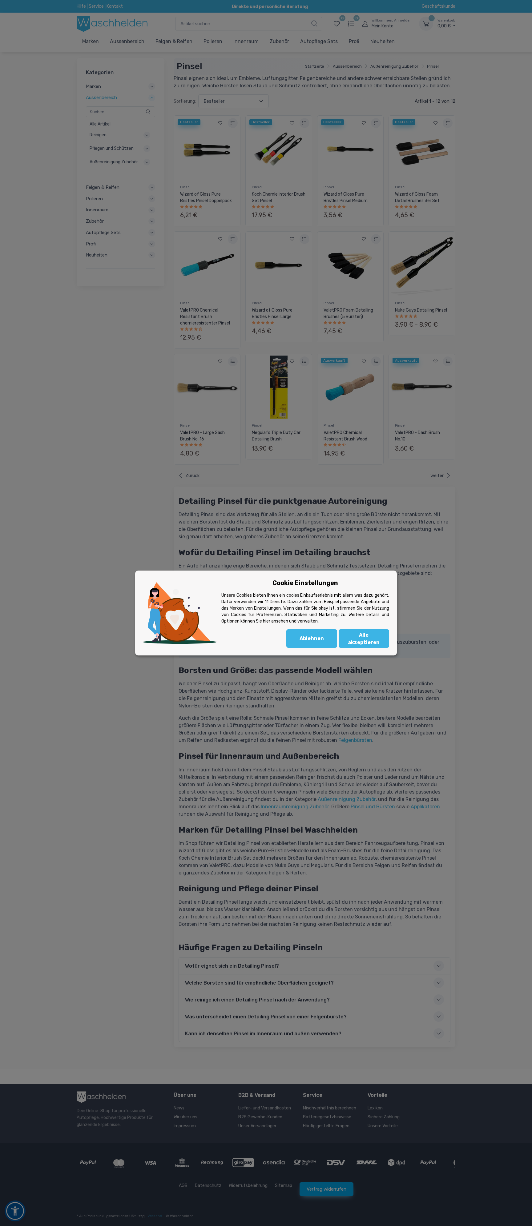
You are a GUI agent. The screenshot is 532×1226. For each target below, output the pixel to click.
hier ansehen (275, 621)
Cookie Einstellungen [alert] (305, 583)
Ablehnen (312, 638)
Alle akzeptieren (364, 638)
